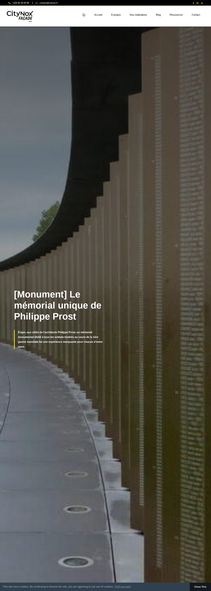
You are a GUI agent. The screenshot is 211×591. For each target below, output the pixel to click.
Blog (158, 14)
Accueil (98, 14)
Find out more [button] (123, 586)
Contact (196, 14)
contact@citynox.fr (49, 3)
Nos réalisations (138, 14)
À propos (116, 14)
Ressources (176, 14)
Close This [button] (200, 586)
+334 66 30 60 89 (20, 3)
